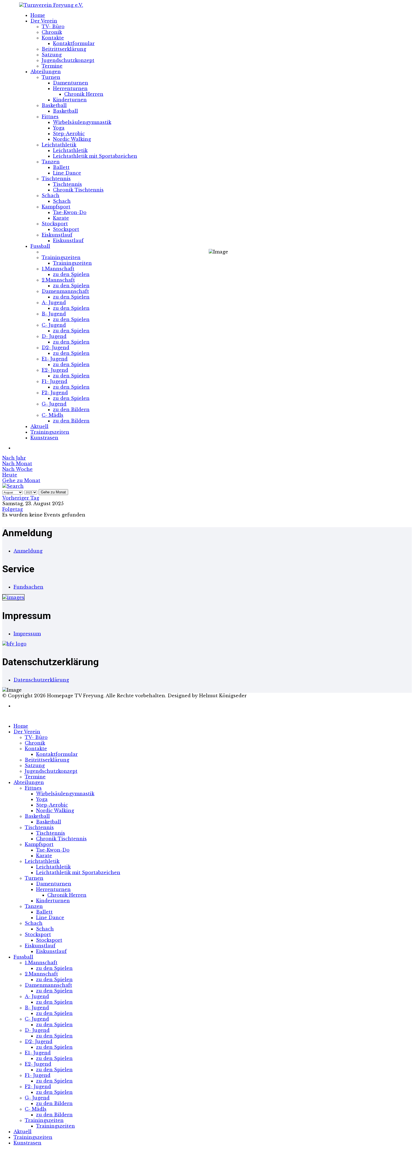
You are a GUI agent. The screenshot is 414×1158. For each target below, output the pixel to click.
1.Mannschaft (58, 268)
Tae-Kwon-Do (69, 212)
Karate (61, 218)
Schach (50, 195)
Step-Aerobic (69, 133)
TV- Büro (53, 26)
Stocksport (55, 223)
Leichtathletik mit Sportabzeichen (95, 156)
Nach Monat (17, 463)
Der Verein (43, 21)
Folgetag (12, 509)
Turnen (51, 77)
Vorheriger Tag (20, 498)
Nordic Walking (72, 139)
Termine (52, 66)
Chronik (52, 32)
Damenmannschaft (65, 291)
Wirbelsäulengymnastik (82, 122)
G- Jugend (54, 404)
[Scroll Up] (4, 1153)
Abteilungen (45, 71)
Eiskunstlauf (57, 235)
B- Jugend (54, 314)
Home (37, 15)
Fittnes (50, 116)
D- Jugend (54, 336)
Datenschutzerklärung (41, 680)
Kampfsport (56, 207)
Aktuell (39, 426)
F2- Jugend (55, 392)
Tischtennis (56, 178)
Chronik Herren (83, 94)
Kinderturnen (70, 100)
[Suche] (13, 486)
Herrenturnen (70, 88)
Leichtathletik (59, 145)
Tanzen (51, 161)
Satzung (52, 54)
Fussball (40, 246)
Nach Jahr (14, 458)
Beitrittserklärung (64, 49)
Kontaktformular (74, 43)
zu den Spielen (71, 274)
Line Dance (67, 173)
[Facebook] (15, 706)
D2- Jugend (55, 347)
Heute (9, 475)
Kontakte (53, 38)
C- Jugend (54, 325)
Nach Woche (17, 469)
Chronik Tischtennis (78, 190)
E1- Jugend (55, 359)
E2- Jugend (55, 370)
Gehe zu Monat (21, 480)
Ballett (61, 167)
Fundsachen (28, 587)
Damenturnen (70, 83)
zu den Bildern (71, 409)
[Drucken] (15, 448)
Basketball (54, 105)
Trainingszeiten (61, 257)
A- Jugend (54, 302)
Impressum (27, 633)
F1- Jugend (54, 381)
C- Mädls (52, 415)
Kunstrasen (44, 437)
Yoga (58, 128)
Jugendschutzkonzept (68, 60)
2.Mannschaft (58, 280)
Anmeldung (28, 551)
